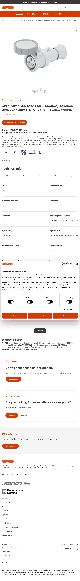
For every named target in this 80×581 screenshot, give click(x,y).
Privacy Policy (6, 551)
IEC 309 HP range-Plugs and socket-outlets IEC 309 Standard (23, 20)
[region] (40, 227)
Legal (3, 559)
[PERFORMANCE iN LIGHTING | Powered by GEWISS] (16, 491)
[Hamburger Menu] (76, 7)
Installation (7, 20)
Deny (15, 316)
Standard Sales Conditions (10, 548)
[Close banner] (77, 264)
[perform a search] (71, 7)
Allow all (65, 316)
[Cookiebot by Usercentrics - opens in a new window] (63, 264)
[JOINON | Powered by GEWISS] (16, 483)
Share (9, 100)
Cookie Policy (61, 287)
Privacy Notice (39, 290)
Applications (6, 523)
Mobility (5, 519)
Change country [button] (68, 548)
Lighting (5, 515)
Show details (68, 309)
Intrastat (4, 544)
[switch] (30, 302)
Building (5, 510)
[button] (2, 160)
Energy (4, 506)
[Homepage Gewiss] (8, 7)
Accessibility (5, 563)
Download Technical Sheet (16, 122)
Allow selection (40, 316)
